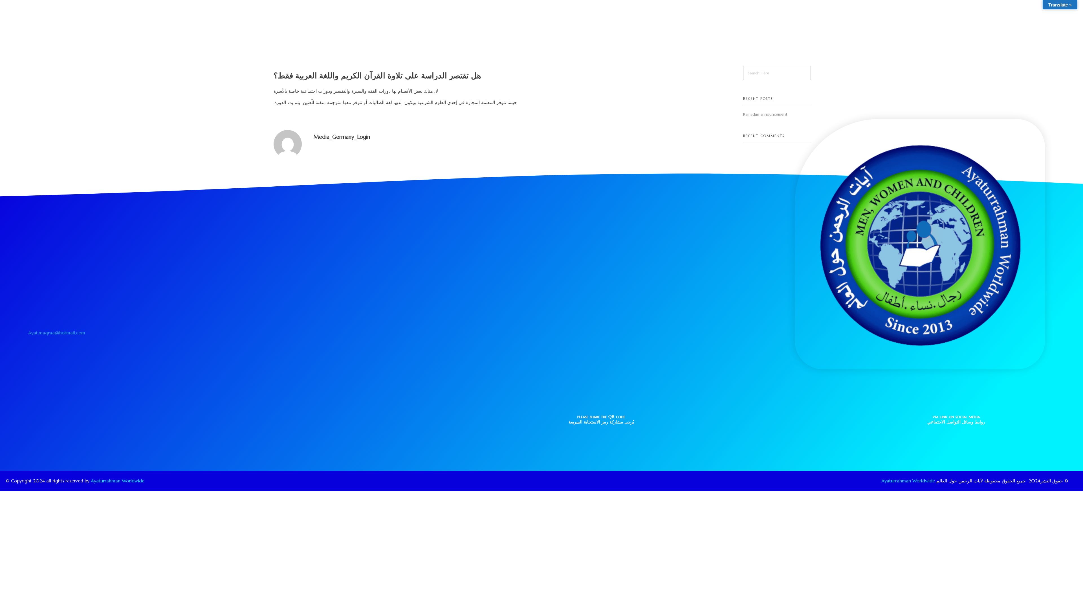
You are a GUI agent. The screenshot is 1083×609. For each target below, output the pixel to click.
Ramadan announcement (765, 114)
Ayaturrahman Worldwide (117, 481)
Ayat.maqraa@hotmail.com (56, 333)
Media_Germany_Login (342, 136)
